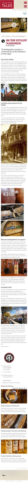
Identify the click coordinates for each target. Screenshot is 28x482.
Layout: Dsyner (19, 481)
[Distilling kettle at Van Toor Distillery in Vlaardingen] (14, 212)
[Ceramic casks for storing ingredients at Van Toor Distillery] (14, 196)
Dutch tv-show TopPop (6, 281)
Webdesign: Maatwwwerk (10, 481)
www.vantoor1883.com (8, 376)
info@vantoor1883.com (8, 375)
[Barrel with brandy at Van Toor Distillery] (14, 228)
